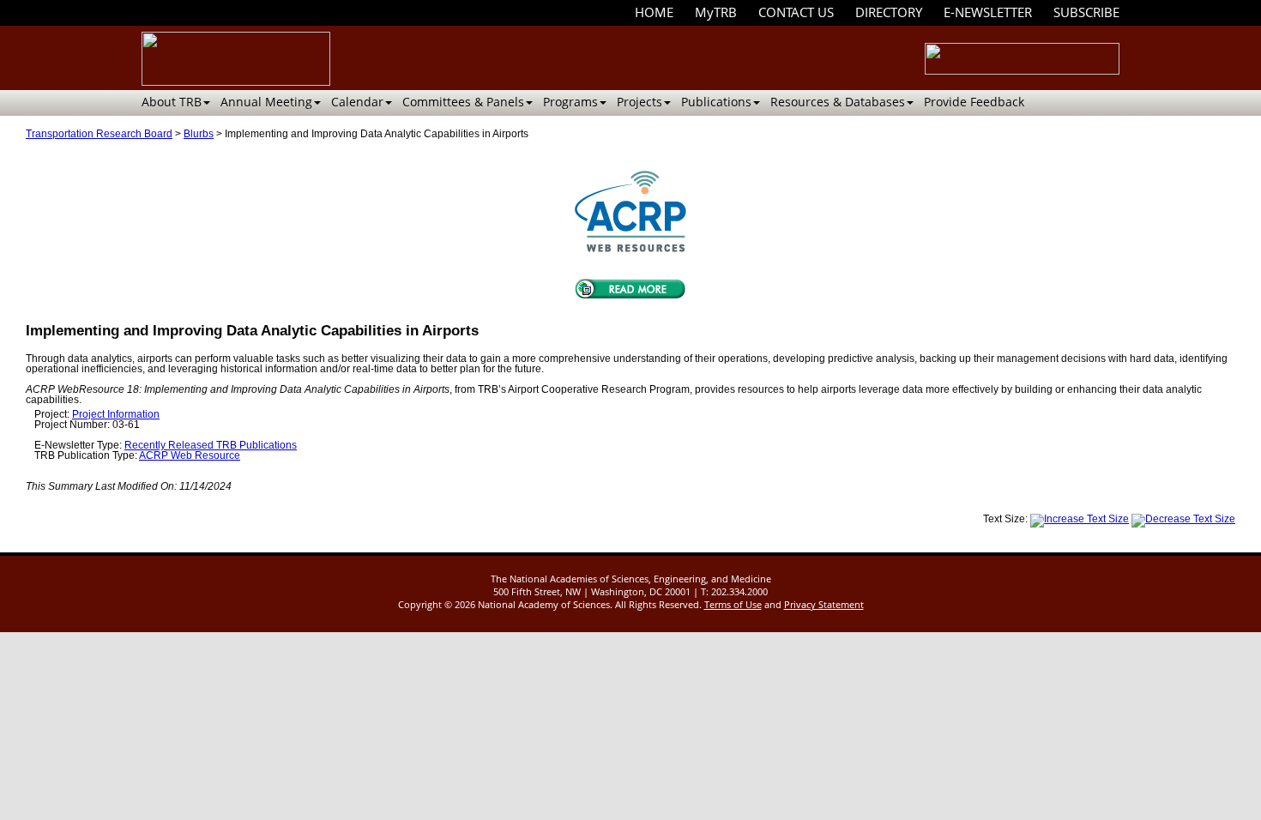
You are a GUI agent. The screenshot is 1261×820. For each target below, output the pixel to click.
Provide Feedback (974, 101)
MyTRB (716, 12)
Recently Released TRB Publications (210, 445)
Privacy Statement (824, 604)
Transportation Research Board (99, 134)
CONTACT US (796, 12)
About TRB (172, 101)
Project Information (116, 414)
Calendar (357, 101)
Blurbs (199, 134)
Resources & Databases (837, 101)
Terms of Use (733, 604)
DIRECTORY (888, 12)
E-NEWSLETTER (988, 12)
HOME (654, 12)
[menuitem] (654, 12)
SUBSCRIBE (1086, 12)
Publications (716, 101)
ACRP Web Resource (189, 455)
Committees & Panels (463, 101)
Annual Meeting (266, 101)
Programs (570, 101)
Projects (639, 101)
